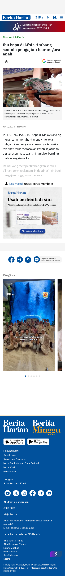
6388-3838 (9, 508)
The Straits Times (13, 540)
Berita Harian (10, 551)
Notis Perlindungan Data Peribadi (21, 463)
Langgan (8, 479)
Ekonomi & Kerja (13, 37)
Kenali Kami (9, 454)
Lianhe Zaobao (11, 547)
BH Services (9, 471)
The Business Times (14, 544)
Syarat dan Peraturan (14, 459)
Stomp (7, 558)
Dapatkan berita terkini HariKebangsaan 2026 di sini (37, 26)
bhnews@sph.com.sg (22, 527)
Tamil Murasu (10, 555)
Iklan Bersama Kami (14, 483)
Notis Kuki (9, 467)
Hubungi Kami (11, 450)
